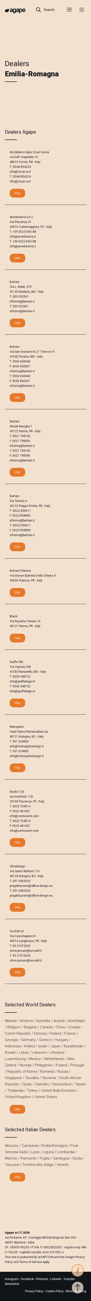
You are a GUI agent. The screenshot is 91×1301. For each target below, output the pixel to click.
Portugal (77, 1065)
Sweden (42, 1084)
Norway (25, 1065)
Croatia (74, 1027)
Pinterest (42, 1279)
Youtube (69, 1279)
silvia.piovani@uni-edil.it (26, 950)
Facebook (27, 1279)
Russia (63, 1071)
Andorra (26, 1021)
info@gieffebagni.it (22, 681)
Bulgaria (30, 1027)
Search (49, 10)
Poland (61, 1065)
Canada (46, 1027)
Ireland (29, 1046)
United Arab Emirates (58, 1090)
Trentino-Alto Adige (37, 1164)
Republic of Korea (22, 1071)
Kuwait (10, 1052)
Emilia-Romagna (54, 1145)
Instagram (12, 1279)
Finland (55, 1033)
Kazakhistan (73, 1046)
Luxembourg (15, 1059)
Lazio (35, 1152)
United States (45, 1097)
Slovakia (32, 1078)
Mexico (35, 1059)
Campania (30, 1145)
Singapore (13, 1078)
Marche (11, 1158)
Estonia (40, 1033)
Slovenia (49, 1078)
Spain (27, 1084)
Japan (55, 1046)
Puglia (45, 1158)
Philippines (43, 1065)
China (60, 1027)
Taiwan (80, 1084)
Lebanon (39, 1052)
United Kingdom (18, 1097)
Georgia (11, 1040)
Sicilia (77, 1158)
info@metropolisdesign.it (27, 746)
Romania (47, 1071)
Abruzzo (11, 1145)
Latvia (23, 1052)
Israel (42, 1046)
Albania (11, 1021)
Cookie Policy (55, 1291)
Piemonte (28, 1158)
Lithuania (57, 1052)
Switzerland (61, 1084)
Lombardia (65, 1152)
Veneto (63, 1164)
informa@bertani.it (22, 301)
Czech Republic (18, 1033)
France (70, 1033)
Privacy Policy (34, 1291)
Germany (28, 1040)
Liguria (48, 1152)
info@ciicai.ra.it (20, 171)
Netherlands (54, 1059)
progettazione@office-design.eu (31, 886)
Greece (45, 1040)
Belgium (13, 1027)
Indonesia (13, 1046)
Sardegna (61, 1158)
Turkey (32, 1090)
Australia (43, 1021)
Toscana (12, 1164)
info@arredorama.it (23, 236)
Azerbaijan (76, 1021)
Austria (59, 1021)
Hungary (61, 1040)
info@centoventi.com (24, 816)
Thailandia (15, 1090)
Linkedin (56, 1279)
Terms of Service (30, 1262)
